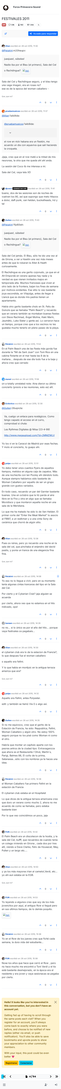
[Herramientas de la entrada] (56, 102)
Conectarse (26, 1063)
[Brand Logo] (7, 7)
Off (4, 25)
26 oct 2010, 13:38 (29, 538)
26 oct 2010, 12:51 (30, 463)
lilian (7, 46)
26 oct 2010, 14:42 (29, 832)
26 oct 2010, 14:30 (29, 647)
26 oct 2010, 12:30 (34, 403)
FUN (7, 832)
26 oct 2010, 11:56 (31, 379)
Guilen (8, 220)
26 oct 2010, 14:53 (29, 897)
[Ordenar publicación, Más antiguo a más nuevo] (5, 33)
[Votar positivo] (40, 102)
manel (8, 379)
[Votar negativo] (50, 102)
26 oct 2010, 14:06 (32, 576)
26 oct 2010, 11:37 (39, 111)
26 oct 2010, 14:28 (32, 623)
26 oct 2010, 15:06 (32, 934)
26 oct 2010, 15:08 (29, 958)
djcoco (8, 188)
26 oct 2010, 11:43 (31, 220)
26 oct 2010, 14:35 (31, 720)
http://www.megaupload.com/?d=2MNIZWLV (29, 435)
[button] (4, 1085)
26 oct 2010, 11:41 (47, 188)
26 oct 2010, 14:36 (32, 779)
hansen (8, 623)
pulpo (8, 463)
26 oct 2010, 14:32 (30, 693)
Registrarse (11, 1063)
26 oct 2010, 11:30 (29, 46)
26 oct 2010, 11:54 (32, 344)
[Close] (55, 1002)
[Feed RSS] (38, 24)
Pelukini (9, 344)
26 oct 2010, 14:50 (29, 867)
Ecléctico (9, 403)
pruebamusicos (12, 111)
